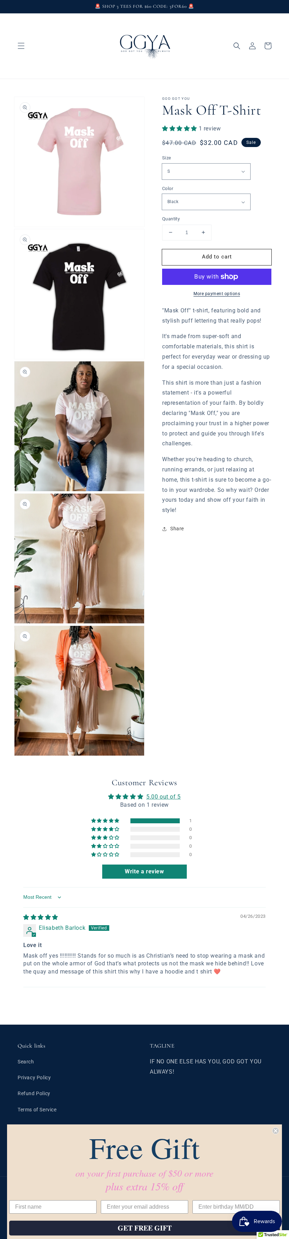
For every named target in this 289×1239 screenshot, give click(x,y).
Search (26, 1061)
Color (167, 188)
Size (166, 157)
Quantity (171, 218)
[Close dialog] (275, 1130)
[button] (21, 46)
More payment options (216, 293)
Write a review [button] (144, 871)
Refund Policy (34, 1093)
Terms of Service (37, 1109)
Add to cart (217, 257)
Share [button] (177, 528)
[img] (40, 917)
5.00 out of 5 (163, 796)
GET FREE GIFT (145, 1228)
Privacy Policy (34, 1077)
